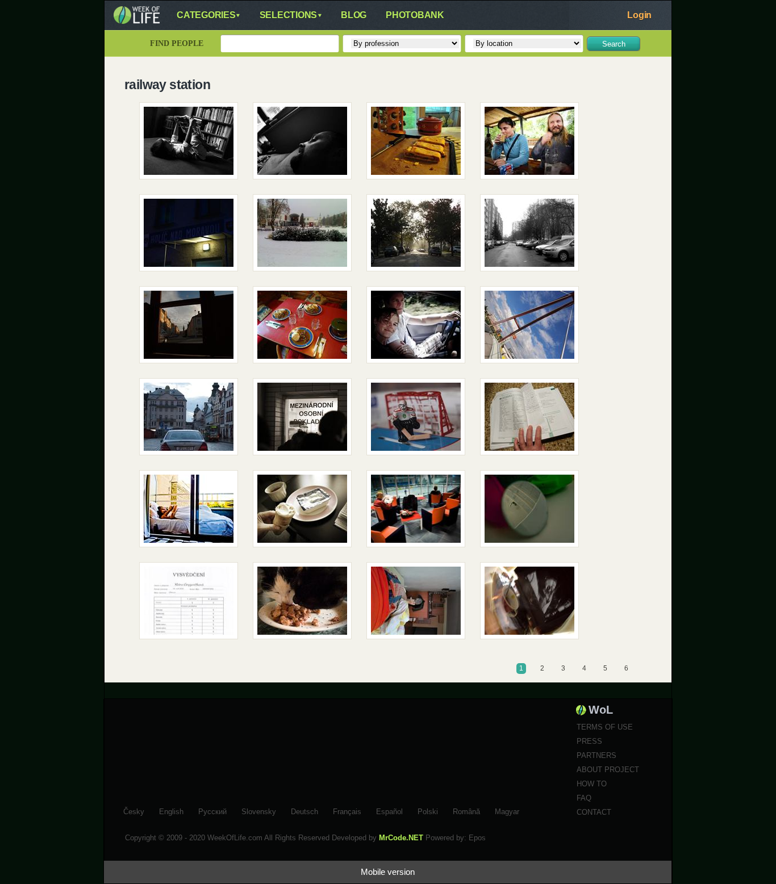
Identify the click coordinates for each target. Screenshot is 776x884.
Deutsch (304, 810)
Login (639, 15)
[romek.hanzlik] (420, 421)
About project (608, 769)
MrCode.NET (401, 837)
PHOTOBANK (415, 15)
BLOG (353, 15)
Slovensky (258, 810)
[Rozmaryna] (306, 605)
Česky (133, 810)
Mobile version (388, 872)
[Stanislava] (420, 145)
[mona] (420, 329)
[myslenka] (533, 145)
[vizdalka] (192, 237)
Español (389, 810)
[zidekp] (192, 329)
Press (589, 741)
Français (347, 810)
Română (466, 810)
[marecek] (306, 145)
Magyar (507, 810)
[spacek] (533, 329)
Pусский (212, 810)
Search (613, 44)
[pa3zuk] (420, 513)
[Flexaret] (306, 421)
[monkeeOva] (533, 421)
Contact (594, 812)
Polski (428, 810)
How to (592, 784)
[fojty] (192, 605)
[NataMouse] (533, 605)
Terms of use (605, 727)
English (171, 810)
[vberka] (192, 421)
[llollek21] (306, 237)
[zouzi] (192, 145)
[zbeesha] (306, 329)
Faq (584, 798)
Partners (596, 755)
